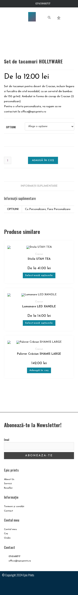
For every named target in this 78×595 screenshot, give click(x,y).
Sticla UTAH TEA (39, 259)
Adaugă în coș (43, 160)
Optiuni (11, 127)
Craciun (39, 254)
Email (6, 440)
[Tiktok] (51, 586)
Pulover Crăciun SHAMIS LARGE (39, 354)
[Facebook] (27, 586)
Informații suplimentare (39, 186)
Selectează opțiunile (39, 275)
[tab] (39, 186)
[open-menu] (32, 17)
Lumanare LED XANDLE (39, 306)
